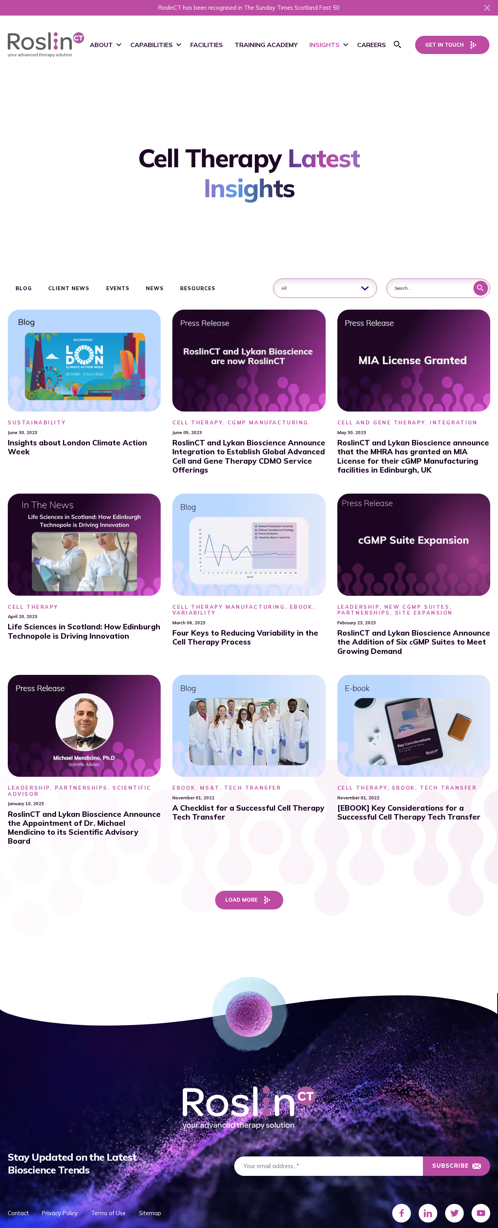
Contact (18, 1213)
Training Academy (266, 45)
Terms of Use (108, 1213)
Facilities (206, 45)
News (155, 288)
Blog (24, 288)
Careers (371, 45)
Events (118, 288)
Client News (68, 288)
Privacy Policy (60, 1213)
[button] (397, 45)
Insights (324, 45)
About (101, 45)
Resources (198, 288)
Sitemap (150, 1213)
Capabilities (151, 45)
